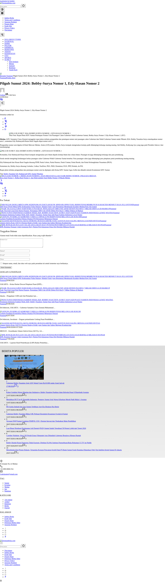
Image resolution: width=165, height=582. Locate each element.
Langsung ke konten (7, 1)
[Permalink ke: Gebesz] (2, 92)
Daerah (7, 508)
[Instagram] (5, 533)
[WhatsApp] (5, 129)
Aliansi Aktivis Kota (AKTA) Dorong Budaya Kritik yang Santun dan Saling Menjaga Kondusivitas (35, 223)
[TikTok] (5, 537)
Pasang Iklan (9, 24)
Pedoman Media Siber (12, 523)
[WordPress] (5, 531)
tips (5, 489)
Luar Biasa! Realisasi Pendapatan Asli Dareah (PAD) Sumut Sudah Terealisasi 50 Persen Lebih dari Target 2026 (46, 428)
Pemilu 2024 (10, 78)
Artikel (6, 502)
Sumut (6, 483)
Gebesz (2, 95)
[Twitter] (5, 122)
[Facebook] (5, 119)
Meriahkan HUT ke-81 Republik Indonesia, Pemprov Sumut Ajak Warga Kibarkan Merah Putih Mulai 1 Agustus (46, 399)
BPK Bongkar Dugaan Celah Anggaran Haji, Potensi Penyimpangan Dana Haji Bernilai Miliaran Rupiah (37, 227)
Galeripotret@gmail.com (9, 474)
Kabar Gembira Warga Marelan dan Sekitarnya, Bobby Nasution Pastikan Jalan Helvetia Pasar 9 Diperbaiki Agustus (47, 392)
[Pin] (5, 127)
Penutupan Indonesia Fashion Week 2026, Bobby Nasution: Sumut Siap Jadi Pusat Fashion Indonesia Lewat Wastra (41, 215)
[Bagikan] (2, 103)
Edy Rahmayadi (21, 174)
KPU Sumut (32, 174)
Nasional (3, 78)
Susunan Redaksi (10, 22)
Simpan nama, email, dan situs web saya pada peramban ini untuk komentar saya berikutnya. (35, 263)
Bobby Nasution (9, 174)
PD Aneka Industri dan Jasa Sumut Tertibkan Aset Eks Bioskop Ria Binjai (32, 407)
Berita (6, 506)
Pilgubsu (40, 174)
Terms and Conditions (12, 20)
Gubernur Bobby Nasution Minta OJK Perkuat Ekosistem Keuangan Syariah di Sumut (37, 414)
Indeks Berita (9, 18)
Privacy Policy (9, 28)
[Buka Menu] (2, 13)
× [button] (1, 543)
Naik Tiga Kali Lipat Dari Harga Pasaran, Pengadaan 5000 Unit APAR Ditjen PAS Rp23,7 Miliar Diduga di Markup (41, 211)
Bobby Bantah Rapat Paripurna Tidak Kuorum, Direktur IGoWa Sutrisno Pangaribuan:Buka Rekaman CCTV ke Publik (48, 443)
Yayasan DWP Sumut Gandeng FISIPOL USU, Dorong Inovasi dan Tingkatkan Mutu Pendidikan (41, 421)
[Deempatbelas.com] (7, 3)
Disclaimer (8, 30)
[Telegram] (5, 124)
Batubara (7, 491)
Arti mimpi (8, 500)
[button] (23, 6)
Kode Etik (8, 26)
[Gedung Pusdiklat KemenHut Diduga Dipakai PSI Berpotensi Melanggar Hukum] (40, 217)
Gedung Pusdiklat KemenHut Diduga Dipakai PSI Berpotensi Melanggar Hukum (29, 219)
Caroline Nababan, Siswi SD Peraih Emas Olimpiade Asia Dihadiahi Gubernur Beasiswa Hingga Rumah (43, 435)
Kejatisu (7, 485)
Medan (6, 487)
